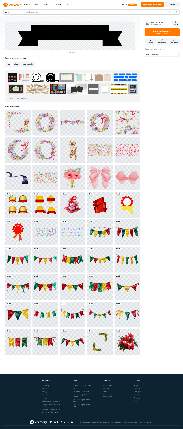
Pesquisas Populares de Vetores (81, 396)
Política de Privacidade (130, 422)
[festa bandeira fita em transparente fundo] (127, 314)
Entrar (172, 5)
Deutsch (137, 395)
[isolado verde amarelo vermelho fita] (45, 314)
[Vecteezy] (12, 5)
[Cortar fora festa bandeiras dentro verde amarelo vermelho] (45, 260)
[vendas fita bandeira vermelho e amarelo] (45, 205)
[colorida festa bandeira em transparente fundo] (18, 287)
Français (137, 398)
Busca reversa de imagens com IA (51, 405)
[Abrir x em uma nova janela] (68, 422)
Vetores (27, 5)
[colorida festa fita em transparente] (45, 287)
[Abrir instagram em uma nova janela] (55, 422)
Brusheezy (45, 385)
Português (137, 392)
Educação (45, 398)
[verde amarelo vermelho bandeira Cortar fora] (72, 342)
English (136, 385)
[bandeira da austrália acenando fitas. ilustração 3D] (18, 177)
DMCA (75, 389)
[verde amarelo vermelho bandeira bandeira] (100, 232)
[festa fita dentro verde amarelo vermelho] (18, 342)
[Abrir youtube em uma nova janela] (72, 422)
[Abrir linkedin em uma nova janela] (58, 422)
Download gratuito (162, 32)
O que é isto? (161, 49)
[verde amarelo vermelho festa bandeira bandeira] (72, 260)
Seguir (176, 24)
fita (8, 64)
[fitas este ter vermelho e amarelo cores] (127, 205)
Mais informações (152, 54)
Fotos (37, 5)
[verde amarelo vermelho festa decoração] (100, 287)
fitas (16, 64)
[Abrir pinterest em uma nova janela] (61, 422)
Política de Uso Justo (145, 422)
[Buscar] (170, 12)
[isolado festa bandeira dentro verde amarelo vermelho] (18, 260)
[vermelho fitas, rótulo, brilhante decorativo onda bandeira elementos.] (100, 205)
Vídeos (46, 5)
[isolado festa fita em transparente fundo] (45, 342)
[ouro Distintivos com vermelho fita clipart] (18, 205)
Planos (124, 5)
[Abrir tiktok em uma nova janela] (65, 422)
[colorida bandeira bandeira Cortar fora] (127, 260)
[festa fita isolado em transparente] (72, 287)
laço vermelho (28, 64)
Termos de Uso (116, 422)
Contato (106, 389)
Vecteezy (45, 389)
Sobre (105, 392)
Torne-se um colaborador (107, 396)
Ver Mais (132, 89)
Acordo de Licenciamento (82, 385)
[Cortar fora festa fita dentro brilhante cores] (127, 232)
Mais (67, 5)
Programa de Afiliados (81, 392)
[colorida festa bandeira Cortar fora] (100, 260)
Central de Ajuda (109, 385)
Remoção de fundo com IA (51, 409)
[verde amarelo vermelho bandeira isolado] (72, 314)
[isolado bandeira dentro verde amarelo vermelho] (18, 314)
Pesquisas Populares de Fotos (81, 401)
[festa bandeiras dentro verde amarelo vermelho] (100, 314)
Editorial (57, 5)
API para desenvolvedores (51, 401)
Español (137, 389)
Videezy (44, 392)
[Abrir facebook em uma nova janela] (51, 422)
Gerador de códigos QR (50, 412)
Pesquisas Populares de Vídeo (81, 405)
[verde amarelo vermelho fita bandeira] (127, 287)
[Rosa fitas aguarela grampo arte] (100, 177)
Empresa (45, 395)
